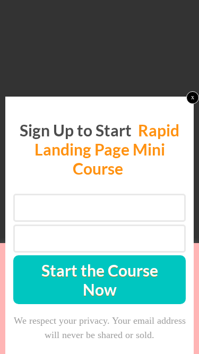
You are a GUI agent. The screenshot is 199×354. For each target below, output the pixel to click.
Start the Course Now (99, 280)
